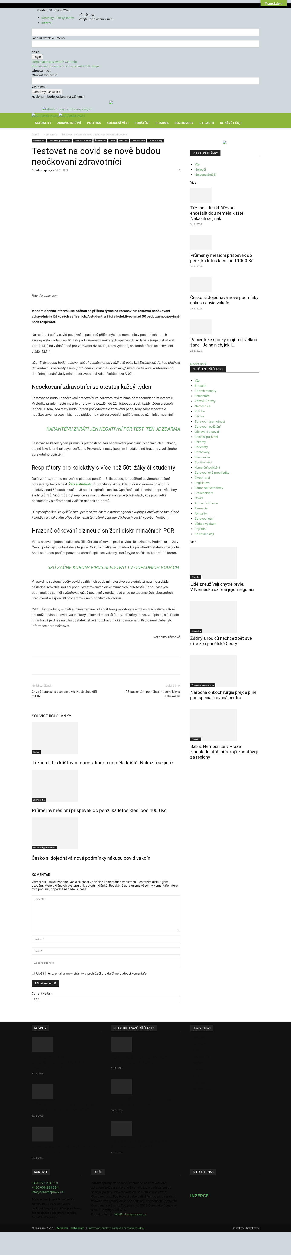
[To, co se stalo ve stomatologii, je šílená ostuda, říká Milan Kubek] (145, 1128)
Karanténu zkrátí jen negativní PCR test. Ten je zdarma (113, 429)
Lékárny (200, 442)
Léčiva (36, 751)
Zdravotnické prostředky (212, 472)
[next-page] (35, 867)
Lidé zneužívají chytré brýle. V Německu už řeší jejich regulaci (222, 587)
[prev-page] (33, 867)
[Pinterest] (81, 179)
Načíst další (198, 364)
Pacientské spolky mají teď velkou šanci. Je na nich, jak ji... (223, 342)
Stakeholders (204, 493)
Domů (35, 134)
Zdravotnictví (69, 123)
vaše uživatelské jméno (48, 38)
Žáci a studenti (80, 484)
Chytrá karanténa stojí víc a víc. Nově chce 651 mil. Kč (64, 694)
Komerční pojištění (207, 467)
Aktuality (43, 123)
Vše (197, 164)
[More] (110, 179)
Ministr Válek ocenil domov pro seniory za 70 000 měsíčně (141, 1102)
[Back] (99, 10)
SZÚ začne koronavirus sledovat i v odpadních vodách (113, 567)
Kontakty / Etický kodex (57, 18)
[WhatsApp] (91, 179)
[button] (254, 120)
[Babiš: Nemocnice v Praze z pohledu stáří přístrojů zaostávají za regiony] (224, 725)
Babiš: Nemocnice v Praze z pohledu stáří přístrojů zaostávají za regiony (224, 752)
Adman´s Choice (206, 503)
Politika (94, 123)
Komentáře (202, 396)
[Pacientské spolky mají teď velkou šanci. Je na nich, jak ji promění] (224, 326)
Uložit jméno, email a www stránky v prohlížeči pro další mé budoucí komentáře (91, 973)
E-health (200, 385)
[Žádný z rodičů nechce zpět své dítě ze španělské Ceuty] (224, 617)
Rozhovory (184, 123)
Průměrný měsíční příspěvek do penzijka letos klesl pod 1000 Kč (99, 810)
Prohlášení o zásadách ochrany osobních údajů (65, 66)
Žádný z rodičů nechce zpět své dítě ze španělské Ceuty (221, 641)
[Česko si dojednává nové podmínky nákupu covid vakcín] (106, 833)
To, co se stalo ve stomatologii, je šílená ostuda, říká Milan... (144, 1144)
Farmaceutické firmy (209, 488)
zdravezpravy (44, 170)
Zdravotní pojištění (207, 426)
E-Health (206, 123)
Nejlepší (200, 169)
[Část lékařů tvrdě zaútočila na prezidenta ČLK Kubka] (145, 1044)
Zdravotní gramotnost (59, 140)
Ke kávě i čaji (231, 123)
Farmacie (201, 508)
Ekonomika (39, 799)
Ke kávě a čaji (155, 140)
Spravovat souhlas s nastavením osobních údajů (116, 1228)
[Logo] (45, 116)
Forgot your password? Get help (54, 62)
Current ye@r (42, 993)
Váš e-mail (39, 87)
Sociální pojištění (206, 436)
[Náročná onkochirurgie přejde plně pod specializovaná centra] (224, 671)
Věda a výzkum (205, 523)
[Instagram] (88, 10)
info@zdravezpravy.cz (47, 1192)
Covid (112, 140)
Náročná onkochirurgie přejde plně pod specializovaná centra (223, 695)
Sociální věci (118, 123)
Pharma (162, 123)
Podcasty (201, 447)
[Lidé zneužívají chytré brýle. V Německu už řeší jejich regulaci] (224, 563)
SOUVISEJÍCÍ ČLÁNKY (51, 715)
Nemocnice (50, 134)
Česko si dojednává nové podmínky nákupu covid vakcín (91, 858)
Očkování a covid (82, 140)
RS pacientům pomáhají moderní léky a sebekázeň (153, 694)
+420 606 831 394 (45, 1187)
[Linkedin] (101, 179)
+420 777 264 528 (45, 1183)
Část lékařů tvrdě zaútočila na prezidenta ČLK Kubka (140, 1060)
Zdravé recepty (205, 390)
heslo (35, 52)
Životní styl (100, 140)
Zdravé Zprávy (205, 401)
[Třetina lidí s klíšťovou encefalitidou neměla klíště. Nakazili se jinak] (106, 738)
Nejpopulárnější (205, 174)
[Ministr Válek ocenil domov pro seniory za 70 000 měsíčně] (145, 1086)
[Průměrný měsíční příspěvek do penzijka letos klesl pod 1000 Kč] (106, 786)
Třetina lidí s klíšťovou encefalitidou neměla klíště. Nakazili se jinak (103, 762)
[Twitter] (91, 10)
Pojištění (142, 123)
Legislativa (202, 482)
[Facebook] (85, 10)
